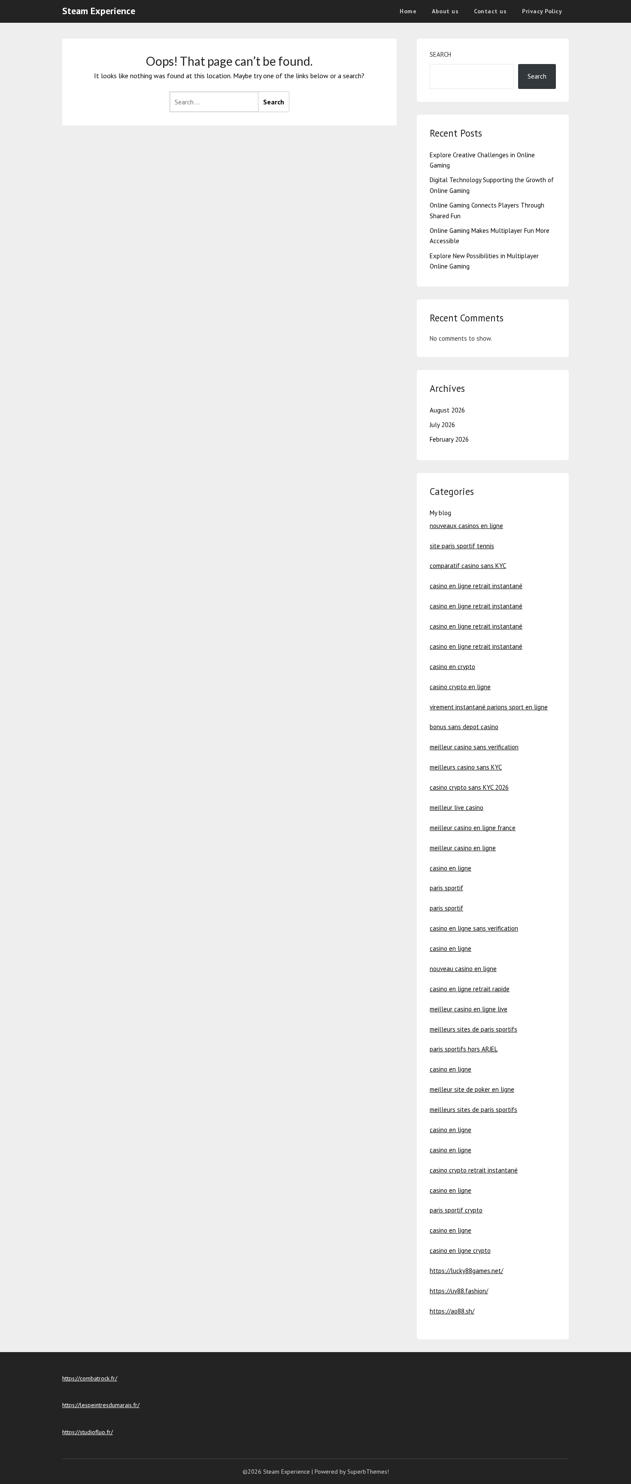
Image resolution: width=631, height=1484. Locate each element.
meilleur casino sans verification (474, 747)
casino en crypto (452, 667)
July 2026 (442, 425)
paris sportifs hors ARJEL (464, 1049)
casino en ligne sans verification (474, 928)
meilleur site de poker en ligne (472, 1089)
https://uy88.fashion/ (459, 1291)
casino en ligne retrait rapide (470, 989)
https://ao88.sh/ (452, 1311)
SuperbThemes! (368, 1471)
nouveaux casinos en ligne (466, 526)
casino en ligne (450, 868)
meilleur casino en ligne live (468, 1009)
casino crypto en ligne (460, 687)
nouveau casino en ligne (463, 969)
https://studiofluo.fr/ (87, 1432)
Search (440, 54)
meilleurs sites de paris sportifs (473, 1029)
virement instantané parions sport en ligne (489, 707)
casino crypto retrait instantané (474, 1170)
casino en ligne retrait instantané (476, 586)
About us (445, 11)
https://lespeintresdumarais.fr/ (101, 1405)
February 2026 (449, 439)
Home (408, 11)
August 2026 (447, 410)
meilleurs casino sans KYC (466, 767)
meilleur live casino (456, 807)
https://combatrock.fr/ (89, 1378)
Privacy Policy (542, 11)
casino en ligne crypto (460, 1250)
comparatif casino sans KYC (468, 566)
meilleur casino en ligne (463, 848)
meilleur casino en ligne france (473, 828)
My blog (440, 513)
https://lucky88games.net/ (466, 1271)
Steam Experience (98, 11)
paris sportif (446, 888)
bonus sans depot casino (464, 727)
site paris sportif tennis (462, 546)
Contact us (490, 11)
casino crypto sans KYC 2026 (469, 787)
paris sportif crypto (456, 1210)
